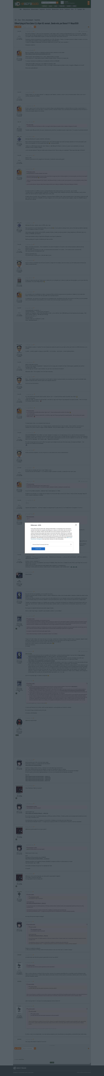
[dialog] (52, 538)
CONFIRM (38, 548)
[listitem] (52, 544)
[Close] (76, 525)
